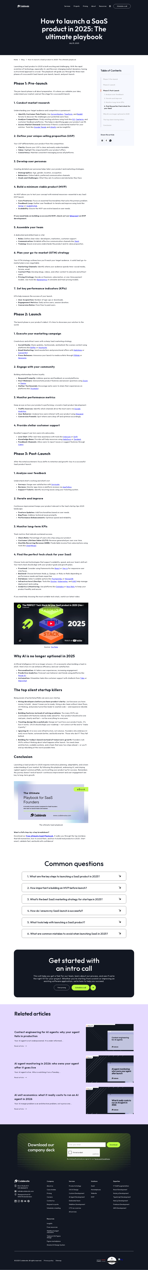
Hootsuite (43, 347)
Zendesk (77, 439)
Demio (23, 383)
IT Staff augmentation (121, 1186)
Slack (77, 241)
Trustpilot (34, 388)
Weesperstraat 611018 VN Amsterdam (25, 1196)
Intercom (67, 437)
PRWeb (76, 355)
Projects (77, 6)
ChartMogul (31, 545)
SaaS (93, 1186)
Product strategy (75, 1186)
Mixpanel (79, 414)
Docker (54, 581)
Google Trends (40, 127)
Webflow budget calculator (53, 1231)
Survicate (55, 484)
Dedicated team (74, 1201)
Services (67, 6)
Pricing (85, 6)
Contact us (50, 1201)
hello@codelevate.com (26, 1191)
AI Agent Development (77, 1197)
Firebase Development (121, 1204)
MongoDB (69, 579)
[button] (110, 6)
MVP (92, 1197)
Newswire (22, 358)
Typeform (68, 114)
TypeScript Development (122, 1197)
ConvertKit (23, 353)
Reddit (80, 114)
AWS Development (119, 1208)
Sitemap (58, 1261)
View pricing (61, 988)
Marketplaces (96, 1190)
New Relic (70, 586)
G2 (73, 119)
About (93, 6)
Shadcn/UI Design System (56, 1245)
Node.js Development (120, 1193)
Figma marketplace (54, 1241)
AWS (74, 581)
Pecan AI (22, 675)
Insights (49, 1223)
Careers (50, 1197)
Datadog (60, 586)
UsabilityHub (31, 206)
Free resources (52, 1227)
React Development (120, 1190)
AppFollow (67, 487)
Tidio (82, 678)
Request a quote (53, 1204)
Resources (103, 6)
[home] (23, 6)
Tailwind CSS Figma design (54, 1237)
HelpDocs (67, 439)
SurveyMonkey (57, 114)
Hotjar (21, 206)
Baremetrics (42, 280)
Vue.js (65, 568)
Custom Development (76, 1193)
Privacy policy (48, 1261)
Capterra (80, 119)
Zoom (85, 381)
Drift (75, 437)
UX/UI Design (73, 1190)
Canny (20, 444)
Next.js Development (120, 1201)
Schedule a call (122, 6)
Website (94, 1193)
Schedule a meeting (54, 1208)
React (57, 568)
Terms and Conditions (102, 1159)
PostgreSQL (57, 579)
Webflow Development (77, 1204)
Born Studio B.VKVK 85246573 (23, 1187)
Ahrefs (53, 127)
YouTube (54, 647)
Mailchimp (78, 350)
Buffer (33, 347)
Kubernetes (63, 581)
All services (73, 1212)
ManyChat (22, 681)
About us (50, 1186)
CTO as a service (75, 1208)
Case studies (51, 1190)
